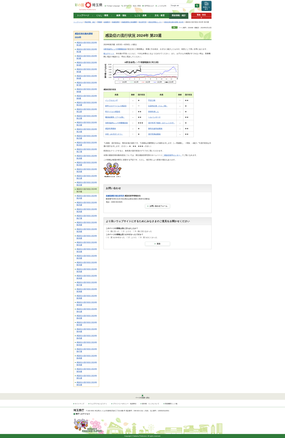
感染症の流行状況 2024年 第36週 (86, 277)
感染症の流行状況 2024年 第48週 (86, 357)
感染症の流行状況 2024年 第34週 (86, 263)
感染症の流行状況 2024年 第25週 (86, 204)
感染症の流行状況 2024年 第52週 (86, 383)
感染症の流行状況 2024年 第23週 (86, 190)
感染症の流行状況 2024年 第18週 (86, 157)
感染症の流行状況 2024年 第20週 (86, 170)
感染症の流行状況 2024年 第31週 (86, 243)
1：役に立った (113, 231)
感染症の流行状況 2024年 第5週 (86, 70)
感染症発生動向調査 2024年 (174, 22)
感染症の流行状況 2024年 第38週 (86, 290)
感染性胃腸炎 (110, 129)
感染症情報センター (155, 22)
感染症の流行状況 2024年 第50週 (86, 370)
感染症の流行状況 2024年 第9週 (86, 97)
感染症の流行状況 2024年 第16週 (86, 144)
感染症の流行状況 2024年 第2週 (86, 50)
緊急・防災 (201, 15)
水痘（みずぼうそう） (114, 134)
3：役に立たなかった (143, 231)
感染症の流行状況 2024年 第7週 (86, 84)
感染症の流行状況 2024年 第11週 (86, 110)
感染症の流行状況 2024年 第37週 (86, 283)
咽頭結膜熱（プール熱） (115, 117)
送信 (158, 244)
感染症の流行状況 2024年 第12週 (86, 117)
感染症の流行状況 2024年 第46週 (86, 343)
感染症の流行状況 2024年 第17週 (86, 150)
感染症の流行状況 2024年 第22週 (86, 183)
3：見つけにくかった (148, 237)
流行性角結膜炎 (154, 134)
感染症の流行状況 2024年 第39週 (86, 297)
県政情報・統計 (90, 22)
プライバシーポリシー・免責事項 (124, 404)
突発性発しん (153, 112)
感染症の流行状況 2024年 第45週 (86, 337)
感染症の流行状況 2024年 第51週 (86, 377)
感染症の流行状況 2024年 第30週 (86, 237)
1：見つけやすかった (116, 237)
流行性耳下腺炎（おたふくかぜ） (161, 123)
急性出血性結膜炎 (155, 129)
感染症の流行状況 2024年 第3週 (86, 57)
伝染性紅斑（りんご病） (158, 106)
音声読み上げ (149, 6)
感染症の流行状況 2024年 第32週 (86, 250)
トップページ (78, 22)
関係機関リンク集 (171, 404)
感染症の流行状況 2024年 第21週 (86, 177)
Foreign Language (113, 6)
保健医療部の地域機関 (129, 22)
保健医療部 (116, 22)
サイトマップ (79, 404)
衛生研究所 (143, 22)
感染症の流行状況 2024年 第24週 (86, 197)
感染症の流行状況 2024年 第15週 (86, 137)
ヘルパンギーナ (154, 117)
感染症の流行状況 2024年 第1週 (86, 44)
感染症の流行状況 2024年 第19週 (86, 163)
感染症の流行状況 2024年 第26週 (86, 210)
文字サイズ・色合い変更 (132, 6)
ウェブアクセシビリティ (98, 404)
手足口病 (151, 100)
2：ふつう (127, 231)
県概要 (99, 22)
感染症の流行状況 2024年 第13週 (86, 123)
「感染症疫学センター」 (172, 155)
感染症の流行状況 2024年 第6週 (86, 77)
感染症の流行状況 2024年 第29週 (86, 230)
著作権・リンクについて (150, 404)
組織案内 (107, 22)
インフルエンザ (111, 100)
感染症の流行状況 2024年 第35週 (86, 270)
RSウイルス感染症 (112, 112)
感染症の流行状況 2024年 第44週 (86, 330)
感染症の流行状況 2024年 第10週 (86, 104)
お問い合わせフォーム (158, 206)
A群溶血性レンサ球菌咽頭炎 (115, 49)
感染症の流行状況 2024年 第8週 (86, 90)
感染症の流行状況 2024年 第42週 (86, 317)
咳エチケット (109, 53)
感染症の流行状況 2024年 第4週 (86, 64)
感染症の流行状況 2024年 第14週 (86, 130)
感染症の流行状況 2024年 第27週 (86, 217)
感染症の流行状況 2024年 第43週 (86, 323)
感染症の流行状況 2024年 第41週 (86, 310)
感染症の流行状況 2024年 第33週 (86, 257)
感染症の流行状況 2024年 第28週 (86, 223)
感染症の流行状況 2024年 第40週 (86, 303)
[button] (201, 18)
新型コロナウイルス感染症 (116, 106)
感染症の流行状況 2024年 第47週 (86, 350)
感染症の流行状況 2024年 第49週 (86, 363)
